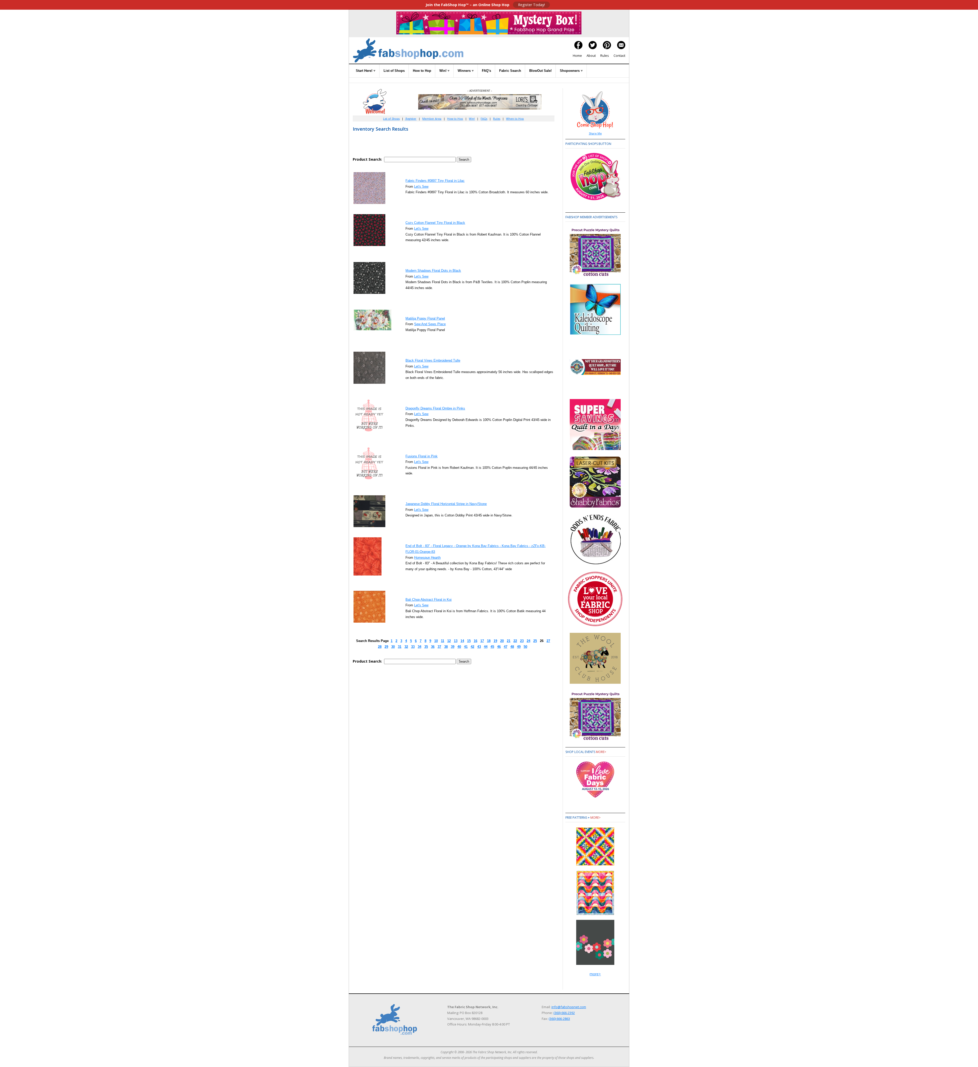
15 (469, 641)
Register (410, 118)
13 (455, 641)
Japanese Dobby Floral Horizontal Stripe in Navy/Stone (446, 504)
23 (522, 641)
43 (479, 647)
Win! (443, 71)
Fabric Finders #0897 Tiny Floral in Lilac (435, 181)
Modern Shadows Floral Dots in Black (433, 270)
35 (426, 647)
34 (419, 647)
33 (413, 647)
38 (446, 647)
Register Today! (531, 4)
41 (466, 647)
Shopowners (570, 71)
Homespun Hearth (427, 557)
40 (459, 647)
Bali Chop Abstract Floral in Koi (428, 599)
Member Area (431, 118)
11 (442, 641)
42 (472, 647)
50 (525, 647)
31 (399, 647)
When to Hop (515, 118)
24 (528, 641)
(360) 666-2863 (559, 1018)
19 (495, 641)
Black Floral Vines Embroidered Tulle (432, 360)
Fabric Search (510, 71)
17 (482, 641)
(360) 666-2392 (564, 1012)
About (591, 55)
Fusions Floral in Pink (421, 456)
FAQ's (486, 71)
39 (452, 647)
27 (548, 641)
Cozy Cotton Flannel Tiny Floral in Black (435, 223)
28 (380, 647)
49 (519, 647)
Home (577, 55)
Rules (604, 55)
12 (449, 641)
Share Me (595, 133)
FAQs (484, 118)
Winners (465, 71)
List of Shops (394, 71)
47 (505, 647)
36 (432, 647)
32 (406, 647)
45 (492, 647)
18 (489, 641)
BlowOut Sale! (540, 71)
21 (508, 641)
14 (462, 641)
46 (499, 647)
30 (393, 647)
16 (475, 641)
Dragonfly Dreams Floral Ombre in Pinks (435, 408)
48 (512, 647)
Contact (619, 55)
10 (436, 641)
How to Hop (422, 71)
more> (601, 752)
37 (439, 647)
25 (535, 641)
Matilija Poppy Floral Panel (425, 318)
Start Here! (364, 71)
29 (386, 647)
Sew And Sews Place (430, 324)
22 (515, 641)
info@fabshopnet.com (568, 1007)
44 (485, 647)
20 (502, 641)
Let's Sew (421, 186)
